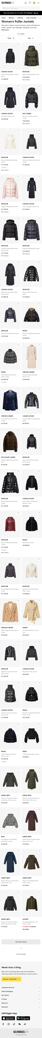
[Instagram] (8, 1025)
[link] (10, 75)
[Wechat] (19, 1025)
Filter (9, 38)
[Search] (3, 8)
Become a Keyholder (10, 979)
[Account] (26, 3)
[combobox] (22, 8)
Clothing (20, 18)
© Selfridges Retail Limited (21, 1034)
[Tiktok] (14, 1025)
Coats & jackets (31, 18)
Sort (29, 38)
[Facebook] (3, 1025)
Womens (11, 18)
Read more (5, 30)
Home (3, 18)
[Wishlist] (30, 3)
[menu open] (38, 3)
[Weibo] (25, 1025)
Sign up (36, 13)
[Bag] (34, 3)
